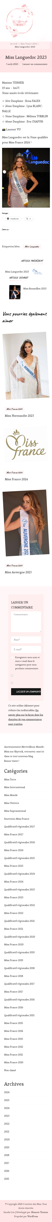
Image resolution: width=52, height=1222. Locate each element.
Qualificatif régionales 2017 (19, 983)
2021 (6, 1131)
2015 (6, 1178)
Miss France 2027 (13, 834)
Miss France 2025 (13, 865)
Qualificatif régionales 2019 (19, 952)
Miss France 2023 (13, 897)
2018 (6, 1155)
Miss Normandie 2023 (19, 416)
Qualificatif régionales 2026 (19, 842)
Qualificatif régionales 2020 (19, 936)
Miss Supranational (15, 810)
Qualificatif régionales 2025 (19, 858)
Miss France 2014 (13, 1031)
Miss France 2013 (13, 1038)
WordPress (32, 1216)
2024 (6, 1108)
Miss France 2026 (13, 850)
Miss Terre (10, 779)
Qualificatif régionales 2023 (19, 889)
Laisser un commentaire (35, 64)
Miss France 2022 (13, 913)
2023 (6, 1115)
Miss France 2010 (13, 1062)
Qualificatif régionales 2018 (19, 968)
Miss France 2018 (13, 976)
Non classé (10, 1070)
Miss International (14, 787)
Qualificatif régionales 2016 (19, 999)
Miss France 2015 (13, 1023)
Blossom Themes (39, 1212)
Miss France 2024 (14, 409)
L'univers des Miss (32, 1204)
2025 (6, 1100)
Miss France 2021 (13, 928)
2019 (6, 1147)
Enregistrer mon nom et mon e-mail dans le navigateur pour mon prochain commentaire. (27, 663)
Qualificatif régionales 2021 (19, 920)
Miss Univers (11, 803)
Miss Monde (11, 795)
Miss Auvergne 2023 (18, 572)
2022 (6, 1123)
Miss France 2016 (13, 1007)
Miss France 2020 (14, 944)
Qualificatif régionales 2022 (19, 905)
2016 (6, 1170)
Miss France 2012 (13, 1046)
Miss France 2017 (13, 991)
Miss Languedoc (32, 246)
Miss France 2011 (13, 1054)
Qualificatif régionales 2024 (19, 873)
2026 (7, 1092)
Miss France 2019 (13, 960)
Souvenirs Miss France (16, 818)
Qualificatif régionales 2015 (19, 1015)
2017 (6, 1163)
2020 (7, 1139)
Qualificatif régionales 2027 (19, 826)
